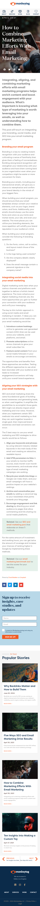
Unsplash (23, 577)
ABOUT (6, 892)
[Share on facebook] (4, 69)
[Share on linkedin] (14, 69)
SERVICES (15, 892)
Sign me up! (10, 637)
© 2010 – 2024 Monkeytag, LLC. (14, 901)
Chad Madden (13, 577)
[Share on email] (19, 69)
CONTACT (33, 892)
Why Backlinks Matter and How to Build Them (19, 687)
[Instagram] (20, 884)
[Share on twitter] (9, 69)
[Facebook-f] (24, 884)
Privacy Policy (30, 901)
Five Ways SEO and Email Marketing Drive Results (19, 737)
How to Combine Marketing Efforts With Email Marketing (17, 786)
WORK (24, 892)
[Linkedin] (15, 884)
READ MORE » (8, 703)
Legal (20, 904)
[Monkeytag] (20, 4)
